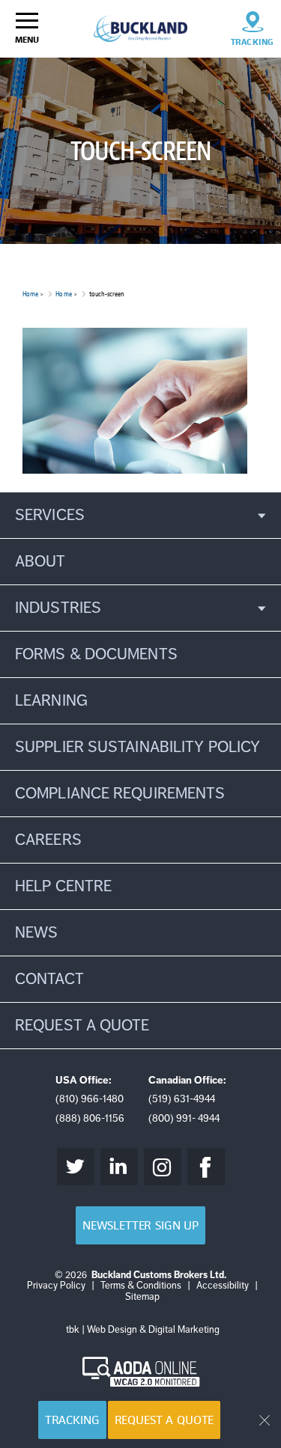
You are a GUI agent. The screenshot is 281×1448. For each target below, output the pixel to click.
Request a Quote (164, 1420)
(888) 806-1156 (89, 1118)
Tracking (72, 1420)
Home (30, 294)
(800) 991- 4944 (184, 1118)
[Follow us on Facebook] (206, 1166)
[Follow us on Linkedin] (119, 1166)
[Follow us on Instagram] (162, 1166)
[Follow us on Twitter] (75, 1166)
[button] (140, 515)
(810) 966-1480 (89, 1099)
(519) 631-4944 (181, 1099)
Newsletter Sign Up (140, 1225)
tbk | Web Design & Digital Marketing (143, 1330)
